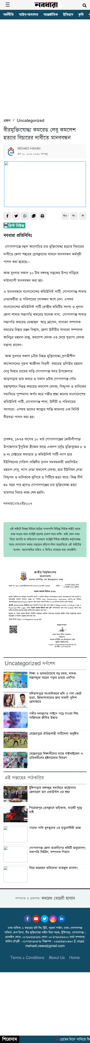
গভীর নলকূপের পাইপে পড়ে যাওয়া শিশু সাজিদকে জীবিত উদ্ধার (53, 716)
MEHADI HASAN (28, 148)
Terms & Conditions (27, 958)
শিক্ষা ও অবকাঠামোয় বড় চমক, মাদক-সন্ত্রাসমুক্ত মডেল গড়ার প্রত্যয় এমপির (53, 675)
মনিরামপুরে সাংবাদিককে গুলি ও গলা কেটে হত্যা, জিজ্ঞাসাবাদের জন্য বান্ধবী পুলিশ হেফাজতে (55, 697)
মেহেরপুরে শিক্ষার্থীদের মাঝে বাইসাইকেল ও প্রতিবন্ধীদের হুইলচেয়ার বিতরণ (56, 756)
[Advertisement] (45, 71)
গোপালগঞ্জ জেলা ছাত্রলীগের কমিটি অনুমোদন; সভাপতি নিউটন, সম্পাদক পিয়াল (57, 850)
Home (74, 958)
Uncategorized (30, 120)
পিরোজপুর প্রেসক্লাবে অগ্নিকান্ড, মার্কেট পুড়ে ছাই (55, 810)
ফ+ (65, 216)
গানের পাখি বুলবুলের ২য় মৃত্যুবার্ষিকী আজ (55, 828)
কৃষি (80, 14)
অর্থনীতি (8, 14)
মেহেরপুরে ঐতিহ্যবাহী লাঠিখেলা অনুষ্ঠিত (54, 734)
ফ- (74, 216)
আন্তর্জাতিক (50, 14)
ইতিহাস (68, 14)
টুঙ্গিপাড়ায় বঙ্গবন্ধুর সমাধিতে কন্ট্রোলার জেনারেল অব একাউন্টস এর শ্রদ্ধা (52, 790)
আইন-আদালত (28, 14)
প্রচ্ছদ (6, 120)
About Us (57, 958)
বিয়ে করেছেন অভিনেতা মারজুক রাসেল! (53, 868)
